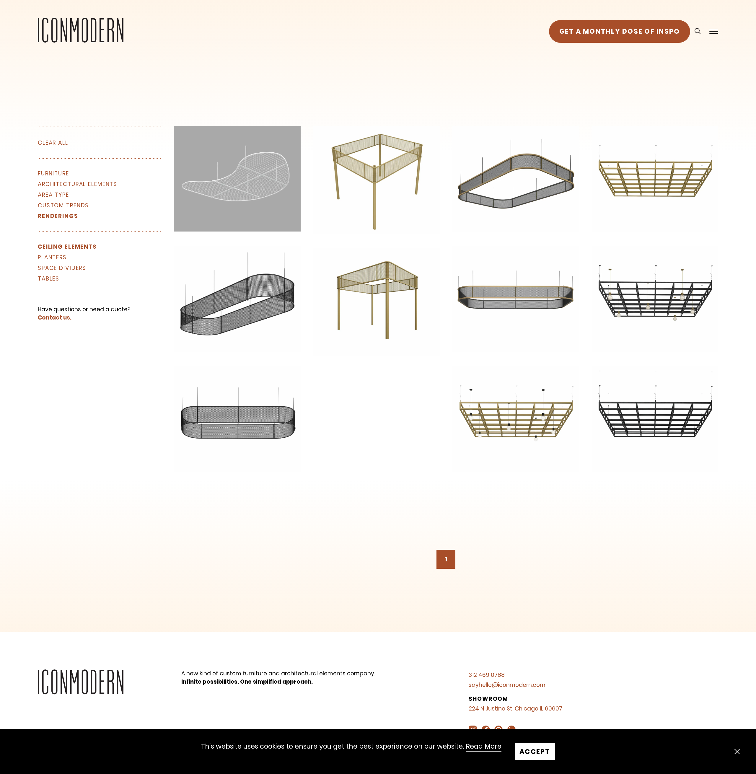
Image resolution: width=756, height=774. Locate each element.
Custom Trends (63, 205)
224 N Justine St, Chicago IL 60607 (515, 709)
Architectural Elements (77, 184)
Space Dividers (62, 268)
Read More (483, 746)
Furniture (53, 173)
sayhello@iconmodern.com (507, 685)
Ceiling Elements (67, 247)
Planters (52, 257)
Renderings (58, 216)
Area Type (53, 195)
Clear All (53, 143)
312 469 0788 (487, 675)
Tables (48, 279)
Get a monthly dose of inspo (619, 31)
